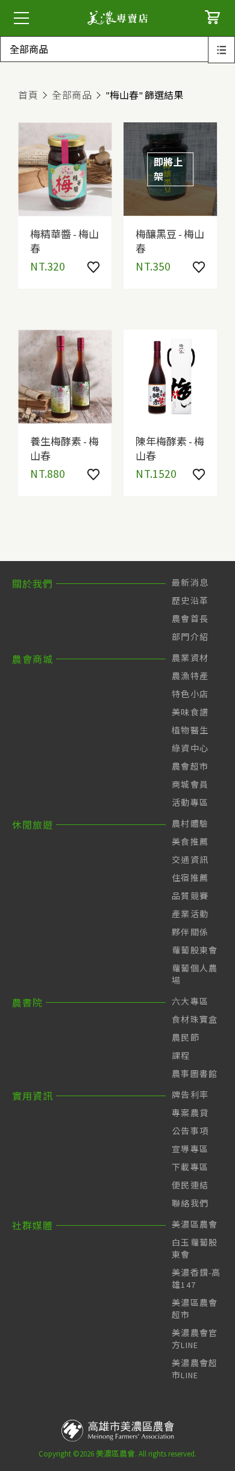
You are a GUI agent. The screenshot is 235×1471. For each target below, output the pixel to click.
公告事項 (190, 1131)
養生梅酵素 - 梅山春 (64, 447)
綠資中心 (190, 748)
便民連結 (190, 1185)
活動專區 (190, 802)
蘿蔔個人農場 (195, 974)
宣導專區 (190, 1149)
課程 (181, 1055)
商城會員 (190, 784)
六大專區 (190, 1001)
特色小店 (190, 694)
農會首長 (190, 618)
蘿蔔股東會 (195, 950)
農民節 (185, 1037)
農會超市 (190, 766)
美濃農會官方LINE (195, 1339)
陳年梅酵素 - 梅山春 (170, 447)
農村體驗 (190, 823)
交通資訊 (190, 860)
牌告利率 (190, 1095)
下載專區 (190, 1167)
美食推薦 (190, 841)
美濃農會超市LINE (195, 1369)
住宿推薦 (190, 878)
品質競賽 (190, 896)
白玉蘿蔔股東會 (195, 1248)
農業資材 (190, 658)
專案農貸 (190, 1113)
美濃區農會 (195, 1224)
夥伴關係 (190, 932)
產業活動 (190, 914)
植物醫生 (190, 730)
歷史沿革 (190, 600)
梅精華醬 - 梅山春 (64, 240)
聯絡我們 (190, 1203)
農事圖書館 (195, 1073)
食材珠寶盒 (195, 1019)
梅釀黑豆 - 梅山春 (170, 240)
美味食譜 (190, 712)
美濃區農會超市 (195, 1308)
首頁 (28, 95)
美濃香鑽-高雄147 (196, 1278)
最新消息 (190, 582)
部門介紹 (190, 637)
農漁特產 (190, 676)
